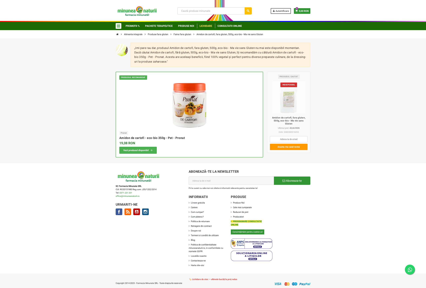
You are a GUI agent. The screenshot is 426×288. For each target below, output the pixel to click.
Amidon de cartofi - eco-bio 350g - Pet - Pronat (152, 138)
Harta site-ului (197, 265)
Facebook (119, 211)
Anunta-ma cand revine (289, 147)
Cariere (194, 207)
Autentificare (280, 10)
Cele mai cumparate (242, 207)
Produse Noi (238, 202)
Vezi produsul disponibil (136, 150)
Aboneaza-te (293, 180)
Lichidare (206, 25)
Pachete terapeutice (159, 25)
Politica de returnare (200, 221)
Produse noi (186, 25)
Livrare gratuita (198, 202)
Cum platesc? (197, 216)
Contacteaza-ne (198, 260)
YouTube (136, 211)
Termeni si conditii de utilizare (205, 235)
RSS (127, 211)
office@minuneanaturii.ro (127, 196)
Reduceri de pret (240, 212)
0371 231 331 (125, 193)
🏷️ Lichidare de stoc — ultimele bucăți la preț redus (213, 279)
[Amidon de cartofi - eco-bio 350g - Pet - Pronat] (189, 105)
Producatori (238, 216)
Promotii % (133, 25)
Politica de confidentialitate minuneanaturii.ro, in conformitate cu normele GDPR (206, 248)
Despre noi (196, 230)
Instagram (145, 211)
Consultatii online (229, 25)
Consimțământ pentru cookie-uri (247, 232)
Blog (193, 240)
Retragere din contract (201, 226)
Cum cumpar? (197, 212)
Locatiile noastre (199, 256)
